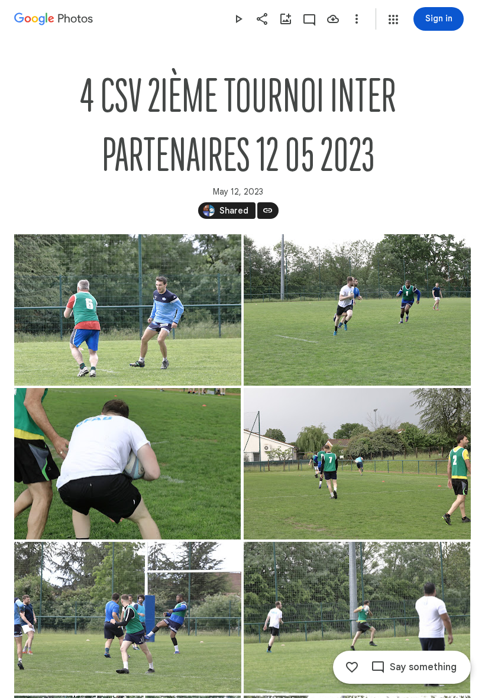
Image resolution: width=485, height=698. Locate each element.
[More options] (356, 19)
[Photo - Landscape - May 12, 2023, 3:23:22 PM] (357, 310)
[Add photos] (286, 19)
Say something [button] (423, 667)
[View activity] (309, 19)
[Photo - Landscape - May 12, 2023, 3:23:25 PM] (127, 463)
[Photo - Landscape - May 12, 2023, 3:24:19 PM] (357, 617)
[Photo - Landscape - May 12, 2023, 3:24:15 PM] (127, 617)
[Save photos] (333, 19)
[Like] (352, 667)
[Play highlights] (238, 19)
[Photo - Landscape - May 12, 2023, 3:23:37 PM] (357, 463)
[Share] (262, 19)
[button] (393, 19)
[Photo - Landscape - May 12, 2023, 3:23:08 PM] (127, 310)
